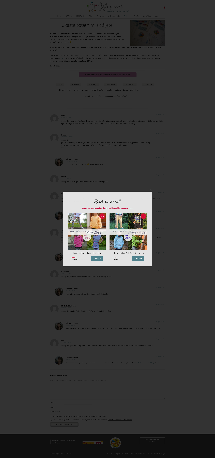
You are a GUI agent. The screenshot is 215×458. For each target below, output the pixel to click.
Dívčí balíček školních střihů (87, 253)
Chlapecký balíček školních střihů (128, 253)
